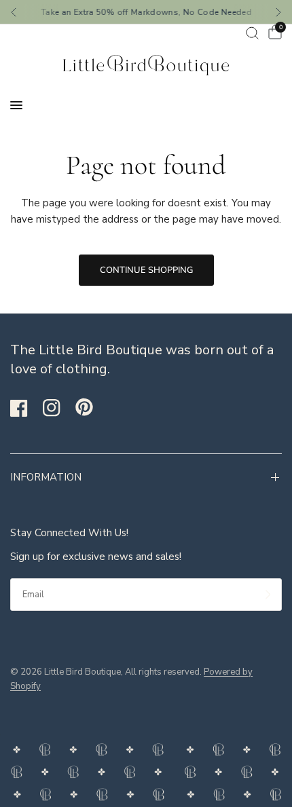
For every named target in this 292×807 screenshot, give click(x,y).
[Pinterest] (90, 407)
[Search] (252, 32)
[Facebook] (25, 408)
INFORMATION (45, 477)
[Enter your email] (268, 594)
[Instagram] (58, 408)
